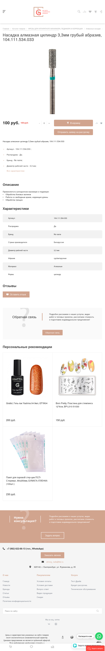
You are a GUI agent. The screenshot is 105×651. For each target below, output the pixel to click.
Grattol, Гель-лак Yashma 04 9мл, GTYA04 (26, 403)
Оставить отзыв (18, 294)
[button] (95, 648)
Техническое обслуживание (83, 589)
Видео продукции (44, 593)
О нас (5, 575)
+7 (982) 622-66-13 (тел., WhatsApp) (25, 548)
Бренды (6, 589)
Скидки (40, 597)
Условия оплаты (44, 581)
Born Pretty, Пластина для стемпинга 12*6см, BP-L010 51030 (74, 405)
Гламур (6, 581)
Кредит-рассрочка (79, 585)
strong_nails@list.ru (54, 561)
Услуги (74, 575)
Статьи (6, 593)
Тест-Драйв (76, 581)
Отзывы (6, 597)
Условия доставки (45, 585)
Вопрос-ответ (43, 589)
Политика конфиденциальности (17, 601)
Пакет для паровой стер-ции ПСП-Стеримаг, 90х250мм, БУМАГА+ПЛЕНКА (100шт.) (26, 480)
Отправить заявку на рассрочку (73, 132)
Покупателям (43, 575)
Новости (6, 585)
